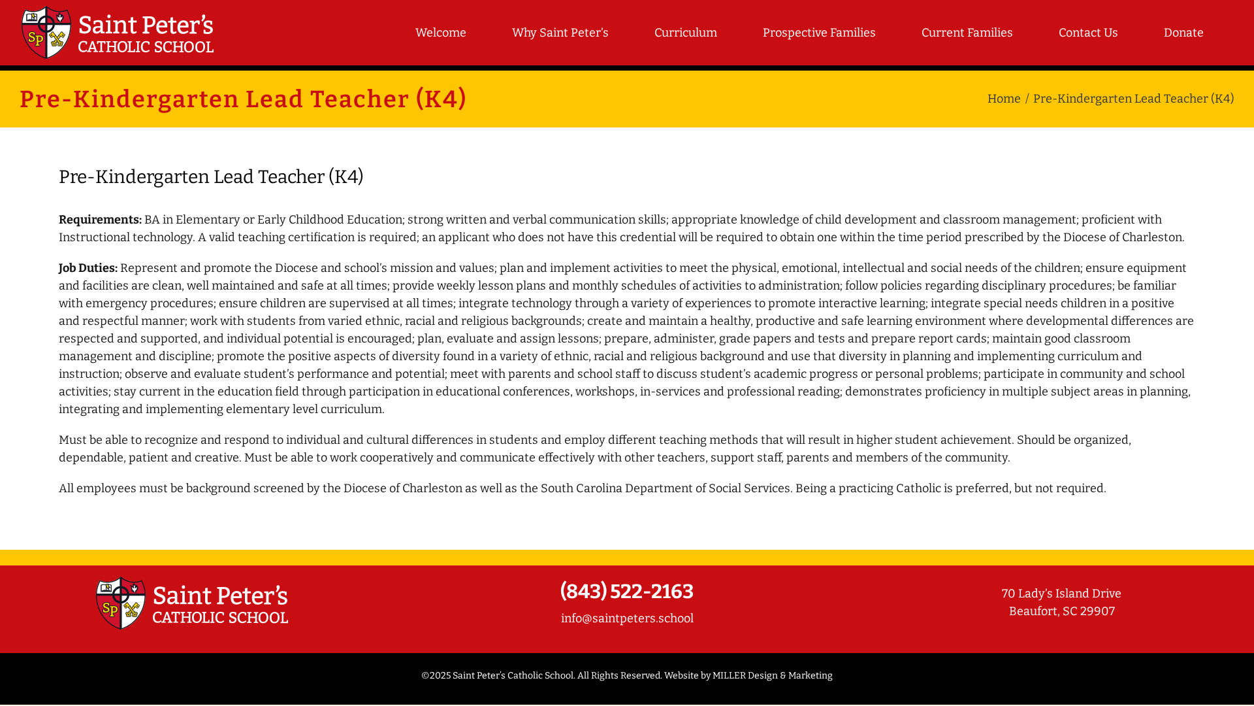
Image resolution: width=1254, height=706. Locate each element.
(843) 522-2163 (627, 591)
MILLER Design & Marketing (773, 675)
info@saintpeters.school (627, 618)
